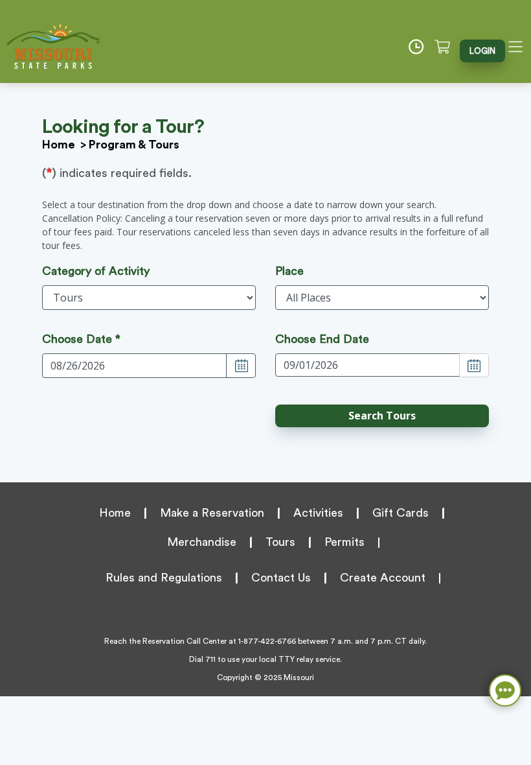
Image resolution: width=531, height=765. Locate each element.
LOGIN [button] (482, 51)
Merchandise (201, 542)
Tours (280, 542)
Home (58, 144)
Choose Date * (81, 339)
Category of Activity (96, 271)
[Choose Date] (241, 365)
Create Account (382, 577)
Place (289, 271)
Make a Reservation (212, 513)
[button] (382, 416)
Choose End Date (322, 339)
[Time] (420, 46)
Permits (344, 542)
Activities (318, 513)
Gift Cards (400, 513)
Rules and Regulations (164, 577)
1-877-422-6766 (267, 641)
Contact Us (281, 577)
